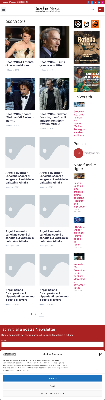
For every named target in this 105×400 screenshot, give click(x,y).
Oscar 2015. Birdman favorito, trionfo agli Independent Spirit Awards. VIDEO (53, 119)
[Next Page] (41, 313)
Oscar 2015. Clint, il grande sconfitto (52, 63)
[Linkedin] (98, 2)
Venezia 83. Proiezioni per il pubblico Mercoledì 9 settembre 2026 (80, 276)
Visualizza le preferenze (53, 393)
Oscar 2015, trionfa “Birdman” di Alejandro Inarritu (20, 117)
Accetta (53, 378)
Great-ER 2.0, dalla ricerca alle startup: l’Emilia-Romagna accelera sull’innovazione (83, 123)
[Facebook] (88, 2)
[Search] (101, 9)
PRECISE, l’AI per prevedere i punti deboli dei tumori (80, 235)
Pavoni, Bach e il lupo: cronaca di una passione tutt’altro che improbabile (80, 195)
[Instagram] (102, 2)
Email (4, 340)
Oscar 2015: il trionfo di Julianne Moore (19, 63)
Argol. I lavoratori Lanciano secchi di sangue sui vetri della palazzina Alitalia (19, 177)
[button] (101, 354)
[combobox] (92, 9)
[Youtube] (95, 2)
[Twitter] (92, 2)
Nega (52, 386)
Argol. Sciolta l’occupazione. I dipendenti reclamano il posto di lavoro (19, 294)
